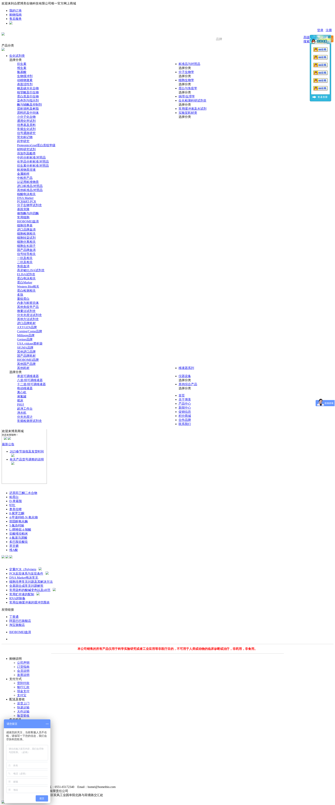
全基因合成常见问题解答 (26, 585)
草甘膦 (14, 545)
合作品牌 (185, 419)
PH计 (20, 404)
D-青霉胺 (15, 501)
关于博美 (185, 399)
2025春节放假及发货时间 (27, 451)
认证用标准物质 (28, 182)
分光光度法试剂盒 (29, 315)
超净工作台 (25, 408)
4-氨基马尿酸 (18, 537)
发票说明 (23, 675)
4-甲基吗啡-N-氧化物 (23, 517)
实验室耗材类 (188, 112)
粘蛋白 (14, 497)
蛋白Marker (24, 282)
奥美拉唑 (15, 509)
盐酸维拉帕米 (18, 533)
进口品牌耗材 (26, 323)
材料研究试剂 (26, 149)
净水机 (21, 412)
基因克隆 (23, 209)
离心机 (21, 392)
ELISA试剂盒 (26, 274)
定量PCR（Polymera (22, 569)
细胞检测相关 (26, 233)
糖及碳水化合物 (28, 88)
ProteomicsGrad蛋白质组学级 (36, 145)
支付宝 (21, 695)
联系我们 (185, 424)
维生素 (21, 68)
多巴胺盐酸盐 (18, 541)
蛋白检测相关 (26, 290)
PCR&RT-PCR (26, 201)
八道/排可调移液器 (30, 380)
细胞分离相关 (26, 241)
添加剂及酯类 (26, 153)
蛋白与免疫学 (188, 88)
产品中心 (185, 403)
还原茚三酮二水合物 (23, 493)
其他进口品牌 (26, 351)
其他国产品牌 (26, 363)
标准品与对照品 (189, 64)
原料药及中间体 (28, 112)
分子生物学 (186, 72)
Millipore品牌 (26, 335)
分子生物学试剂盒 (29, 205)
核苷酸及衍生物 (28, 92)
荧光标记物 (25, 137)
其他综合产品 (188, 384)
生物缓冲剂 (25, 76)
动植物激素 (25, 80)
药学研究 (23, 141)
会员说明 (23, 670)
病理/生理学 (187, 96)
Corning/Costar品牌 (29, 331)
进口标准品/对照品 (30, 186)
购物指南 (15, 14)
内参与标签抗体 (28, 302)
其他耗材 (23, 368)
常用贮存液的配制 (21, 594)
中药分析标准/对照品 (31, 157)
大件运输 (23, 711)
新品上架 (8, 485)
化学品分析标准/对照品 (33, 161)
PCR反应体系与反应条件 (26, 573)
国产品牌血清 (26, 250)
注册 (329, 30)
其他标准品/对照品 (30, 190)
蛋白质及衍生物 (28, 96)
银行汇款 (23, 687)
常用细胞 (23, 217)
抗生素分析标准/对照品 (33, 165)
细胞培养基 (25, 225)
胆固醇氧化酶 (18, 521)
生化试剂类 (17, 55)
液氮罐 (21, 396)
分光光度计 (25, 416)
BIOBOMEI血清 (28, 221)
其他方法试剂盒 (28, 319)
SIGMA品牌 (25, 347)
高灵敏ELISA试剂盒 (31, 270)
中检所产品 (25, 177)
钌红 (12, 505)
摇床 (20, 400)
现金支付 (23, 691)
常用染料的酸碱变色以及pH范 (29, 590)
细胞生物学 (186, 80)
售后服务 (15, 18)
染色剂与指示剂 (28, 100)
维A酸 (13, 550)
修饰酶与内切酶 (28, 213)
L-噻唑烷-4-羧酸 (20, 529)
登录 (320, 30)
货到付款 (23, 683)
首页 (182, 395)
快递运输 (23, 707)
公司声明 (23, 662)
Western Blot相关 (28, 286)
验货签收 (23, 715)
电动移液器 (25, 388)
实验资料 (8, 562)
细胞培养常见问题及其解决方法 (31, 581)
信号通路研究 (26, 133)
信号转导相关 (26, 254)
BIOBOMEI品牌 (28, 359)
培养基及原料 (26, 125)
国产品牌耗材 (26, 355)
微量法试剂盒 (26, 311)
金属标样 (23, 173)
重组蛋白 (23, 298)
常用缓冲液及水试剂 (192, 108)
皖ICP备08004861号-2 (85, 791)
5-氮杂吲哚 (16, 525)
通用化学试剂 (26, 120)
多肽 (20, 294)
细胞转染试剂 (26, 237)
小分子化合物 (26, 116)
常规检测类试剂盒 (29, 420)
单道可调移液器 (28, 376)
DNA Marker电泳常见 (23, 577)
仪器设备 (185, 376)
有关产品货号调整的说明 (27, 459)
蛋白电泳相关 (26, 278)
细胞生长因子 (26, 245)
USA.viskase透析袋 (29, 343)
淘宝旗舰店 (17, 625)
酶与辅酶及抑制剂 (29, 104)
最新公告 (8, 444)
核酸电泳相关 (26, 194)
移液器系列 (186, 368)
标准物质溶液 (26, 169)
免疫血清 (23, 266)
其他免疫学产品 (28, 307)
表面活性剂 (25, 84)
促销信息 (185, 411)
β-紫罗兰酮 (16, 513)
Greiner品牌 (25, 339)
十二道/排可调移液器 (31, 384)
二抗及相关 (25, 262)
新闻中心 (185, 407)
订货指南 (23, 666)
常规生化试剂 (26, 129)
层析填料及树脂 (28, 108)
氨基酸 (21, 72)
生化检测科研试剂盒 (192, 100)
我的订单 (15, 10)
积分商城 (185, 415)
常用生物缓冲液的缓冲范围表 (29, 602)
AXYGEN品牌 (27, 327)
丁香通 (14, 616)
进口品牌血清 (26, 229)
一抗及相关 (25, 258)
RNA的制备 (17, 598)
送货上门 (23, 703)
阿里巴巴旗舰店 (20, 620)
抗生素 (21, 64)
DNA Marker (25, 198)
